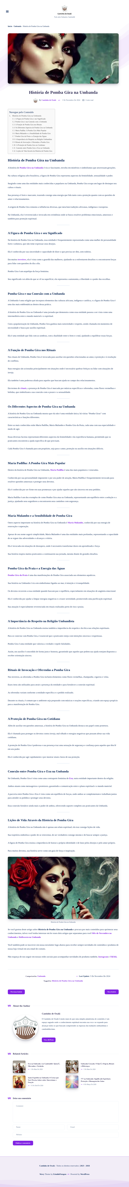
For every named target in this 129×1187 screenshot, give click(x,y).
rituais (23, 388)
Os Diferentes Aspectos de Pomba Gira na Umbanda (33, 128)
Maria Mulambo (75, 522)
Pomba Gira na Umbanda (31, 168)
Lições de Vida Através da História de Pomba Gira (34, 151)
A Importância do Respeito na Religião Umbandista (33, 139)
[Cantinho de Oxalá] (25, 1027)
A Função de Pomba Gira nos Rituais (28, 125)
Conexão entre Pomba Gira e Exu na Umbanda (33, 148)
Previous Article (16, 992)
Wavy (42, 1174)
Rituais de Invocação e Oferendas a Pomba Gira (32, 142)
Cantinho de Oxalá (51, 1013)
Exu (71, 778)
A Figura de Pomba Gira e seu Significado (30, 119)
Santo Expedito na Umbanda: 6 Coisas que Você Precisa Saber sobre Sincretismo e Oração (43, 1080)
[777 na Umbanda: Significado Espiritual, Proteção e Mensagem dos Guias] (72, 1081)
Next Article (111, 992)
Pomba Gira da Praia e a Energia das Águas (30, 136)
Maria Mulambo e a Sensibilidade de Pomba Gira (33, 133)
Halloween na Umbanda (30, 937)
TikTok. (113, 957)
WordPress (84, 1174)
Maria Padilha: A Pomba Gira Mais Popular (30, 130)
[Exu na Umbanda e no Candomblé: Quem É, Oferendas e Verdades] (19, 1066)
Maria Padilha (57, 470)
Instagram (103, 957)
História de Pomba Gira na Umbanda (26, 116)
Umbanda (17, 26)
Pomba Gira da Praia (18, 575)
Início (10, 26)
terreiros (22, 259)
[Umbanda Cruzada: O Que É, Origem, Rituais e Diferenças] (72, 1066)
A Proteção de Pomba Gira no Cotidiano (30, 145)
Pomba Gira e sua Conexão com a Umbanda (31, 122)
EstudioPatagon (59, 1174)
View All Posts (49, 1040)
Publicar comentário (23, 1143)
